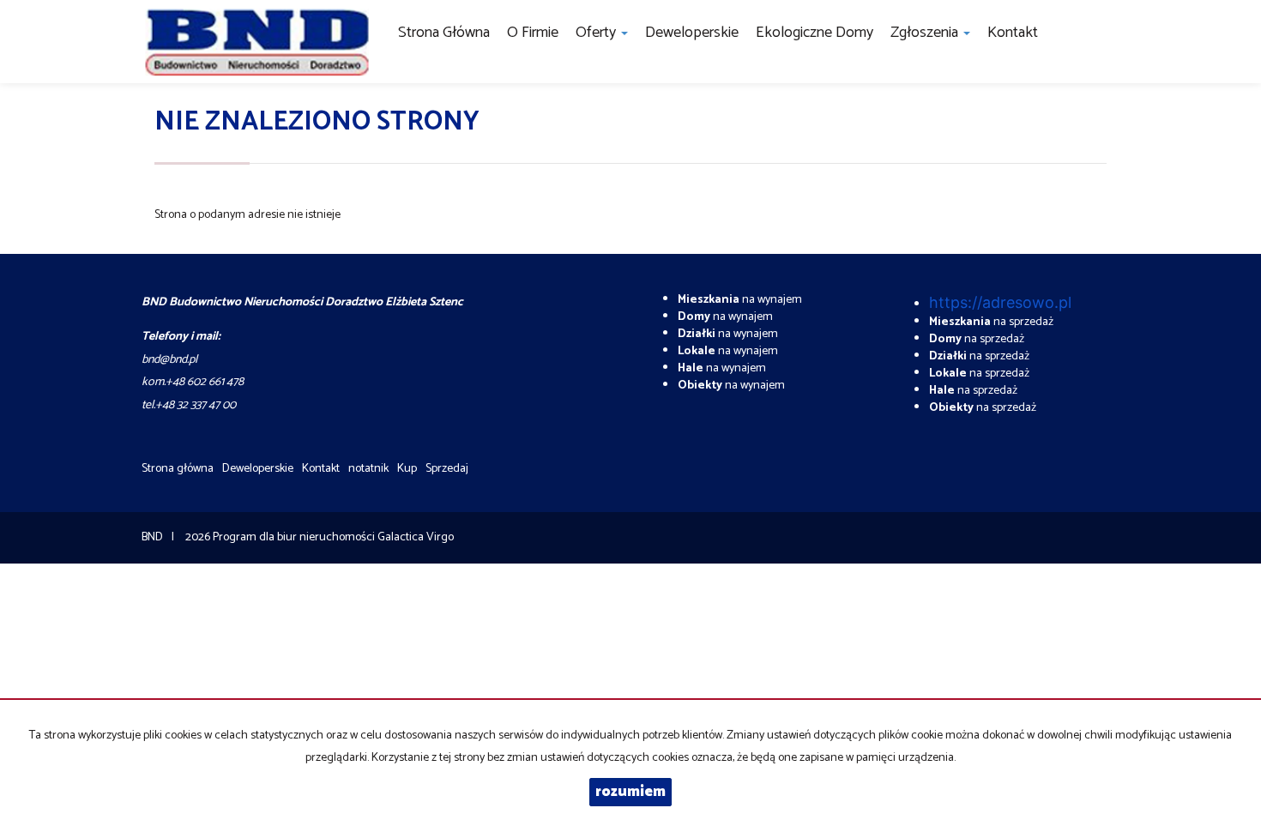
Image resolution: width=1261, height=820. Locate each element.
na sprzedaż (991, 322)
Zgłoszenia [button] (926, 32)
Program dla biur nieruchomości (295, 537)
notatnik (368, 469)
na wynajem (740, 300)
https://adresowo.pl (1000, 302)
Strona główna (444, 32)
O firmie (532, 32)
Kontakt (1012, 32)
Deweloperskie (692, 32)
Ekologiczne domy (814, 32)
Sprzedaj (446, 469)
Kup (407, 469)
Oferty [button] (597, 32)
